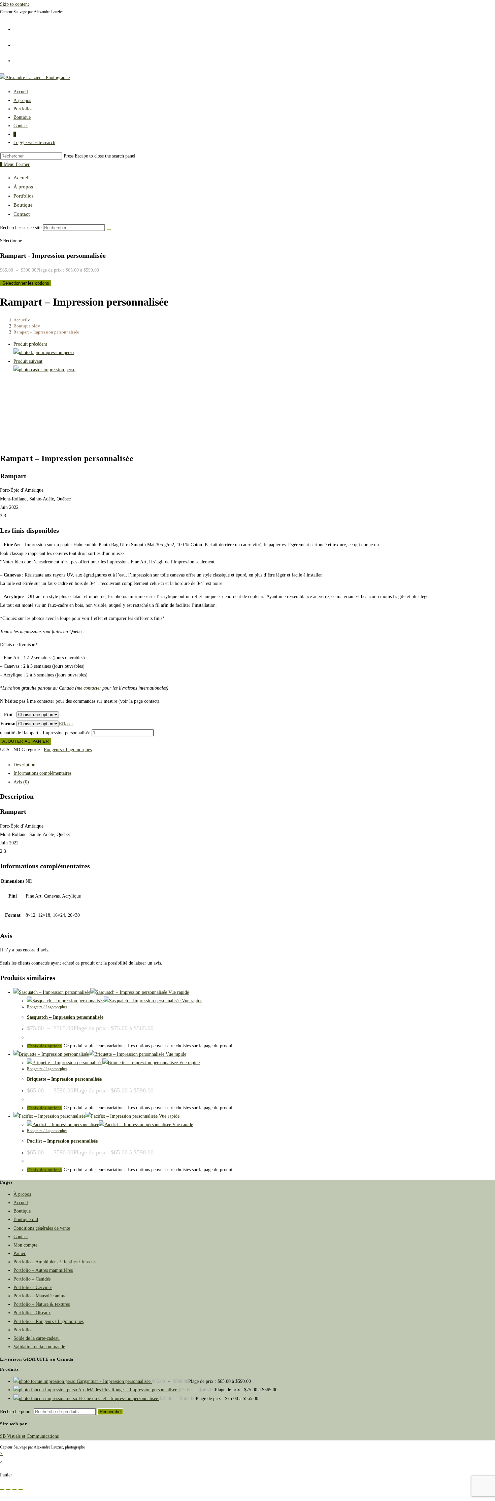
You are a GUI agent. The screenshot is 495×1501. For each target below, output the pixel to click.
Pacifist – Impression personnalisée (62, 1141)
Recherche (110, 1411)
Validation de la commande (39, 1346)
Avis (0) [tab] (21, 781)
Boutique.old (25, 1219)
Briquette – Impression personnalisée (64, 1079)
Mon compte (25, 1245)
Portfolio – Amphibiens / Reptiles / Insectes (54, 1261)
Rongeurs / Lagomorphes (68, 749)
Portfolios (23, 196)
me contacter (89, 688)
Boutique (23, 205)
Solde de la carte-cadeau (36, 1338)
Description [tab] (24, 764)
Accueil (21, 177)
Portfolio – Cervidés (32, 1287)
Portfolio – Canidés (32, 1279)
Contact (21, 214)
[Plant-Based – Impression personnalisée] (44, 369)
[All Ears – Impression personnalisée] (43, 352)
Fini (8, 714)
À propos (23, 186)
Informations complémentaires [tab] (42, 773)
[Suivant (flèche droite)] (8, 1498)
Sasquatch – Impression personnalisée (65, 1017)
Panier (19, 1253)
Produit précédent (30, 344)
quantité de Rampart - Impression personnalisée (45, 732)
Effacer (66, 723)
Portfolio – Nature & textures (41, 1304)
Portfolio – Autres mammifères (43, 1270)
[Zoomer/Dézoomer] (2, 1489)
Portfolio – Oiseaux (32, 1312)
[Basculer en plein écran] (8, 1489)
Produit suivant (27, 361)
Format (8, 723)
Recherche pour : (16, 1411)
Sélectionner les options (25, 283)
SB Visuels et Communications (29, 1436)
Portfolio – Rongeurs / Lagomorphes (48, 1321)
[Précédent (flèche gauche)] (2, 1498)
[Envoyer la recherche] (108, 229)
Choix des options (44, 1046)
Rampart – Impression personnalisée (46, 332)
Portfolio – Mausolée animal (40, 1295)
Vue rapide (178, 992)
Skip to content (14, 4)
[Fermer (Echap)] (20, 1489)
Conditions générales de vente (41, 1228)
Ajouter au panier (25, 741)
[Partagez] (14, 1489)
